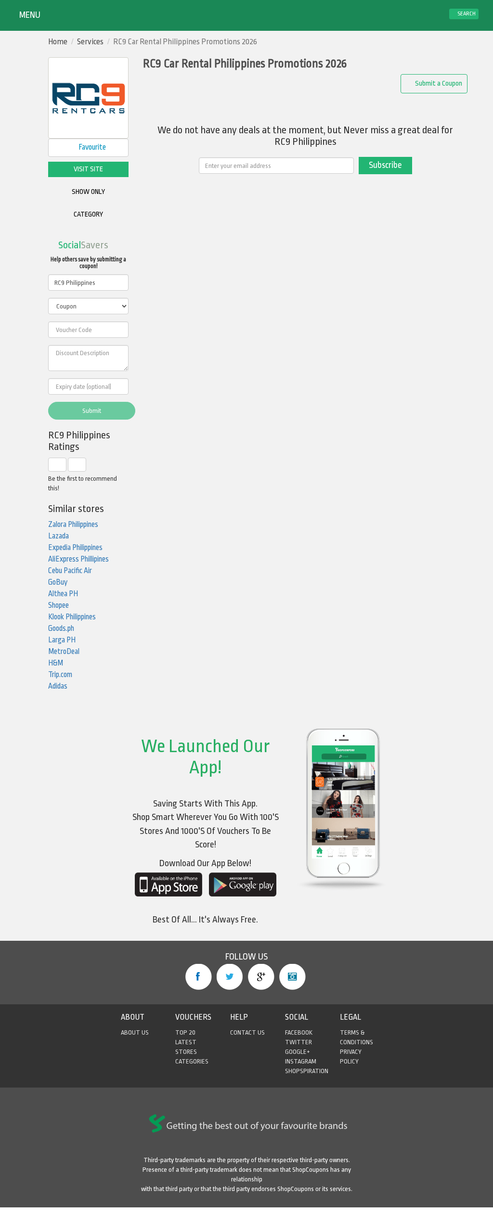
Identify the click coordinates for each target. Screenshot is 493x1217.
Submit (91, 410)
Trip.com (60, 674)
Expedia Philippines (75, 547)
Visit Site (88, 169)
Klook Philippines (72, 617)
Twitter (230, 977)
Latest (185, 1042)
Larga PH (62, 640)
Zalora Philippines (73, 524)
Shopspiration (306, 1071)
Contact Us (247, 1032)
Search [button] (466, 14)
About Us (135, 1032)
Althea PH (63, 593)
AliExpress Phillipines (78, 559)
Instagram (292, 977)
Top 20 (185, 1032)
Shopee (58, 605)
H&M (55, 663)
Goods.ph (61, 628)
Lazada (58, 536)
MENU (28, 15)
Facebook (198, 977)
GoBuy (57, 582)
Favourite (91, 147)
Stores (186, 1051)
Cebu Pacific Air (70, 570)
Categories (191, 1061)
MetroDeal (63, 651)
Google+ (261, 977)
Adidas (57, 686)
